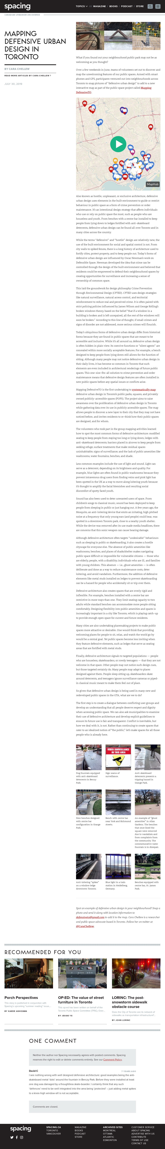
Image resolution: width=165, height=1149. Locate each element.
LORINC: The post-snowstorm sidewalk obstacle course (129, 1002)
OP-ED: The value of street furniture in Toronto (81, 1000)
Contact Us (138, 1143)
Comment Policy (112, 1059)
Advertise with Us (143, 1133)
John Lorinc (123, 1020)
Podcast (127, 6)
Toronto (52, 1130)
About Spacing (140, 1130)
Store (140, 6)
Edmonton (110, 1140)
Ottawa (107, 1133)
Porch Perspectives (21, 998)
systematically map (144, 389)
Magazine (99, 6)
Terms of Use (139, 1140)
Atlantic (108, 1137)
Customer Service (143, 1127)
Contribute (138, 1137)
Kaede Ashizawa (17, 1011)
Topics (80, 6)
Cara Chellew (19, 69)
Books (113, 6)
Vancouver (53, 1133)
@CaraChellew (85, 926)
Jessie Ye (67, 1015)
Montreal (109, 1130)
